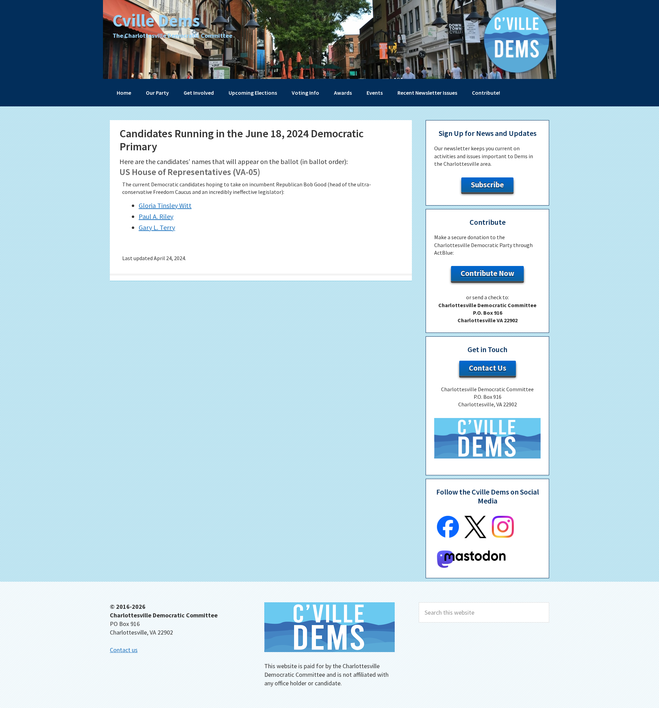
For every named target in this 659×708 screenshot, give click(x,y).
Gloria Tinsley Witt (165, 205)
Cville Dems (156, 20)
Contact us (124, 650)
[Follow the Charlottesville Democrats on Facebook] (448, 535)
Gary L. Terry (157, 227)
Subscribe (487, 184)
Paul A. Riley (156, 216)
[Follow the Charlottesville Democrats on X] (475, 536)
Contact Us (487, 368)
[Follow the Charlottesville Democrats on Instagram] (503, 535)
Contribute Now (487, 273)
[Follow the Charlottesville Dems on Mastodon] (471, 565)
